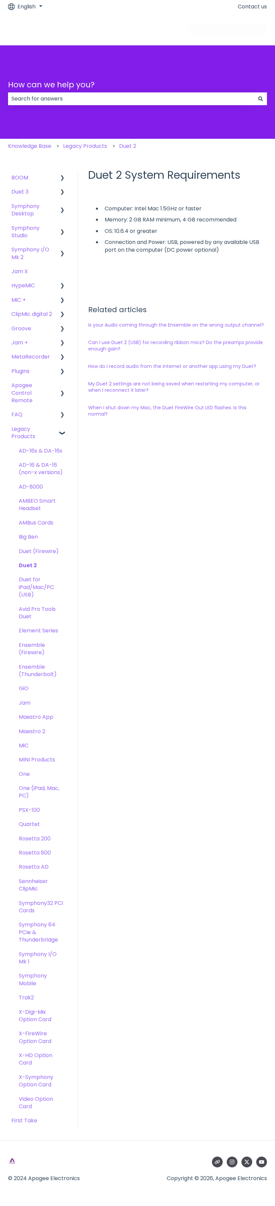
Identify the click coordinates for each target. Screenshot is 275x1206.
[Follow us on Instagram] (232, 1162)
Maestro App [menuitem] (36, 717)
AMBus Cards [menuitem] (36, 523)
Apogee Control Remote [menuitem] (22, 392)
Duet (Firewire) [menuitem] (39, 551)
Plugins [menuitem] (20, 371)
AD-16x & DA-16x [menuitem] (40, 451)
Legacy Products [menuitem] (23, 432)
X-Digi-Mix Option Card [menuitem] (35, 1015)
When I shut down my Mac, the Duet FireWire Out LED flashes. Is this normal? (167, 411)
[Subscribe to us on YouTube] (261, 1162)
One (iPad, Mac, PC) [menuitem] (39, 791)
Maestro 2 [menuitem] (32, 731)
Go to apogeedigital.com (227, 29)
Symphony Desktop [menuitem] (25, 209)
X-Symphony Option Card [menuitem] (36, 1080)
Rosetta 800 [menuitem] (35, 853)
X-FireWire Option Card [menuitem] (35, 1037)
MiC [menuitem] (24, 745)
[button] (62, 178)
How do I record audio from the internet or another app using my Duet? (172, 366)
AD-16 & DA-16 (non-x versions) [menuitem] (41, 468)
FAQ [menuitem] (16, 414)
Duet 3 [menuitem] (20, 192)
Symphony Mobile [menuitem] (33, 979)
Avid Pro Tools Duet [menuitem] (37, 612)
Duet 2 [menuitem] (28, 565)
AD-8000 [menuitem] (31, 487)
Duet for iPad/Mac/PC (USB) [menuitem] (36, 587)
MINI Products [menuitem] (37, 759)
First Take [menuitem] (24, 1120)
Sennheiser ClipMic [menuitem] (33, 884)
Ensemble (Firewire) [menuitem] (32, 648)
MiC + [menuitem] (18, 300)
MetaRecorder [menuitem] (30, 357)
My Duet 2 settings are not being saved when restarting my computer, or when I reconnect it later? (174, 387)
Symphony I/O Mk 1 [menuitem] (38, 957)
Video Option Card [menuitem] (36, 1102)
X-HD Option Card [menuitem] (35, 1059)
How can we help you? (51, 84)
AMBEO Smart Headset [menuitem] (37, 504)
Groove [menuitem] (21, 328)
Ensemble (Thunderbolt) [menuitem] (38, 670)
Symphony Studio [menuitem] (25, 231)
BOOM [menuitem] (19, 177)
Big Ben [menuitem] (28, 537)
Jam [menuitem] (25, 703)
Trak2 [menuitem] (26, 997)
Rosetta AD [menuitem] (34, 867)
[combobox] (131, 98)
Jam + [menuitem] (19, 342)
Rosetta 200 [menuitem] (35, 838)
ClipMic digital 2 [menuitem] (31, 314)
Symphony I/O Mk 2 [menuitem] (30, 253)
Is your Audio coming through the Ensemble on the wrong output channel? (176, 325)
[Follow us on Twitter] (246, 1162)
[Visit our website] (217, 1162)
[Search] (260, 98)
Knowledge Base (29, 146)
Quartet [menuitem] (29, 824)
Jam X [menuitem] (19, 271)
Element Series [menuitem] (38, 630)
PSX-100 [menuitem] (29, 810)
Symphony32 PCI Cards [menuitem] (41, 906)
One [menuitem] (24, 774)
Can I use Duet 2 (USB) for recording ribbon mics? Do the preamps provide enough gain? (175, 345)
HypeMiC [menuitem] (23, 285)
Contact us (252, 6)
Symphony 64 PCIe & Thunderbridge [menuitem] (38, 932)
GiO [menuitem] (24, 688)
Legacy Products (85, 146)
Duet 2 (127, 146)
